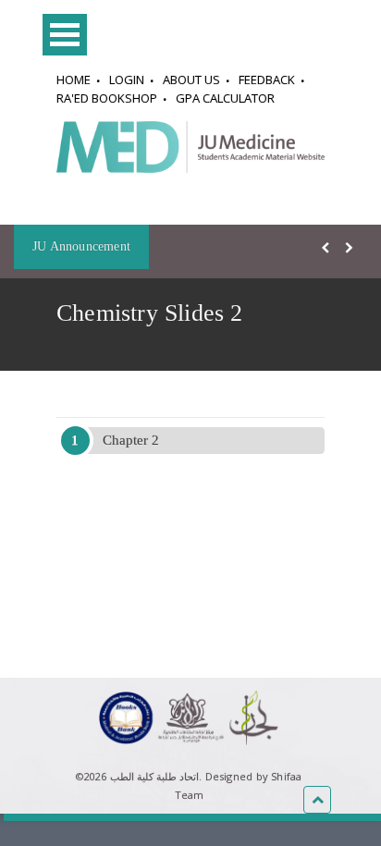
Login (126, 79)
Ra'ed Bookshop (106, 98)
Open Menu (65, 34)
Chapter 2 (131, 440)
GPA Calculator (225, 98)
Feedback (267, 79)
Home (73, 79)
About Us (191, 79)
